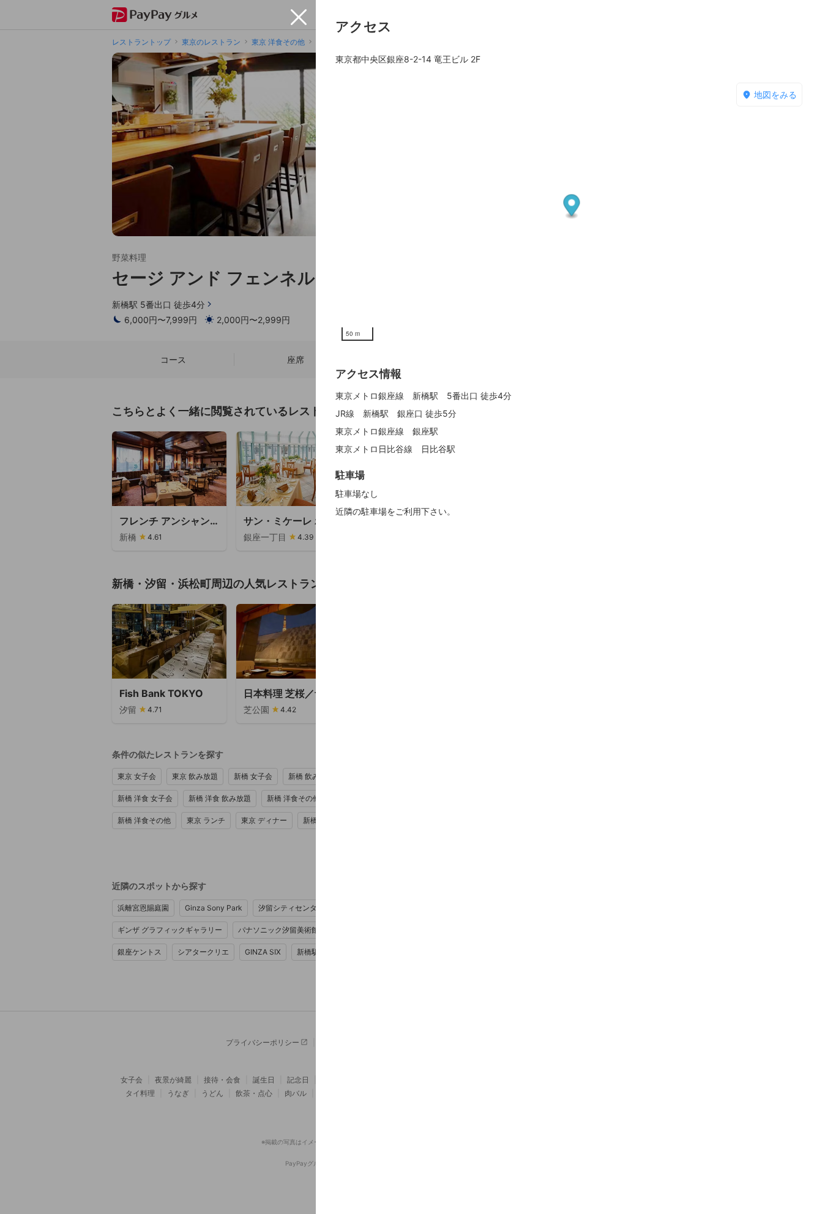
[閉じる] (299, 17)
